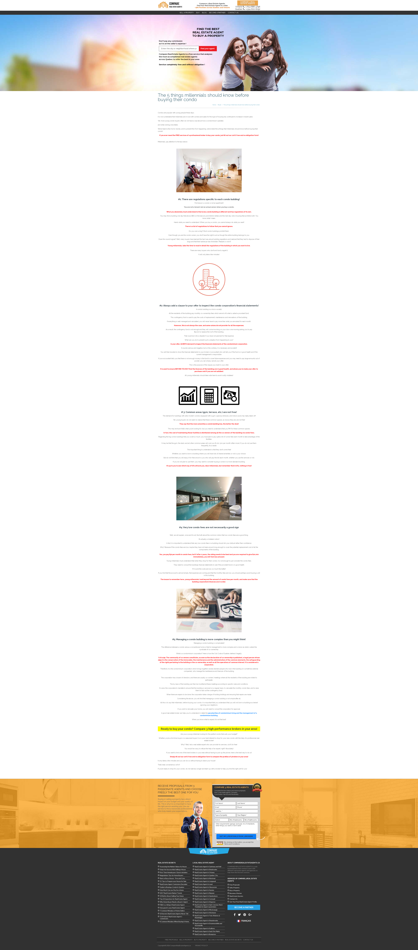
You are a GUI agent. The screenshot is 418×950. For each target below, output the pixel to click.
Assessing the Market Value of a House (173, 866)
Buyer (219, 105)
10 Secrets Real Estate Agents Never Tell (174, 914)
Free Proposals (235, 885)
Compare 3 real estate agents (247, 3)
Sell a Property (187, 13)
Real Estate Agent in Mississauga (206, 910)
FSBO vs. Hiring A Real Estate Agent (172, 905)
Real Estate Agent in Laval (203, 884)
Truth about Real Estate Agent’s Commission (171, 917)
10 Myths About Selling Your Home (172, 896)
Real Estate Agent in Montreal (205, 878)
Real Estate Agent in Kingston (205, 902)
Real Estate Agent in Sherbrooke (206, 869)
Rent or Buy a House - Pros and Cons (172, 878)
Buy (198, 13)
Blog (204, 13)
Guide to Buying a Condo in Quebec (172, 887)
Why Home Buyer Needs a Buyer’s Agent (174, 902)
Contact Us (233, 13)
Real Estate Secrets (236, 896)
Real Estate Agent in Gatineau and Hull (208, 866)
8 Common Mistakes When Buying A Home (174, 921)
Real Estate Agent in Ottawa (204, 872)
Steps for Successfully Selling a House (173, 869)
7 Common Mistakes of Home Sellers (172, 911)
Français (246, 921)
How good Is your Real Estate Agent (172, 908)
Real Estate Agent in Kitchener (205, 913)
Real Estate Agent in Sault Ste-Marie (207, 931)
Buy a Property (235, 890)
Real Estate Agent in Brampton (205, 934)
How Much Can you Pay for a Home (172, 890)
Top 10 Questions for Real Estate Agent (173, 899)
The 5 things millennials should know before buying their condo (241, 105)
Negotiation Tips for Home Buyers (171, 875)
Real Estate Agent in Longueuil (205, 881)
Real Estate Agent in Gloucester (206, 887)
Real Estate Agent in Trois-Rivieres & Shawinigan (207, 916)
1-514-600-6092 (253, 9)
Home (214, 105)
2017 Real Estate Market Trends (171, 893)
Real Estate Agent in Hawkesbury (206, 896)
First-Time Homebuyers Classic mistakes (173, 872)
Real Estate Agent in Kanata (204, 890)
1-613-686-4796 (253, 7)
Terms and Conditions (232, 844)
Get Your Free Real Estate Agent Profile (243, 902)
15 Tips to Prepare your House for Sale (173, 881)
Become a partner (217, 13)
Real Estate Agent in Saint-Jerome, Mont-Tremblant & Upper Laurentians (209, 906)
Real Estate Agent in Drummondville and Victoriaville (208, 924)
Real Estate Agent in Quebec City (206, 875)
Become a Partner (236, 893)
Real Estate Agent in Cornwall (205, 899)
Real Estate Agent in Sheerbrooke (206, 920)
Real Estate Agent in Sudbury (205, 928)
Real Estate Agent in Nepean (204, 893)
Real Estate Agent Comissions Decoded (173, 884)
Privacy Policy (201, 945)
